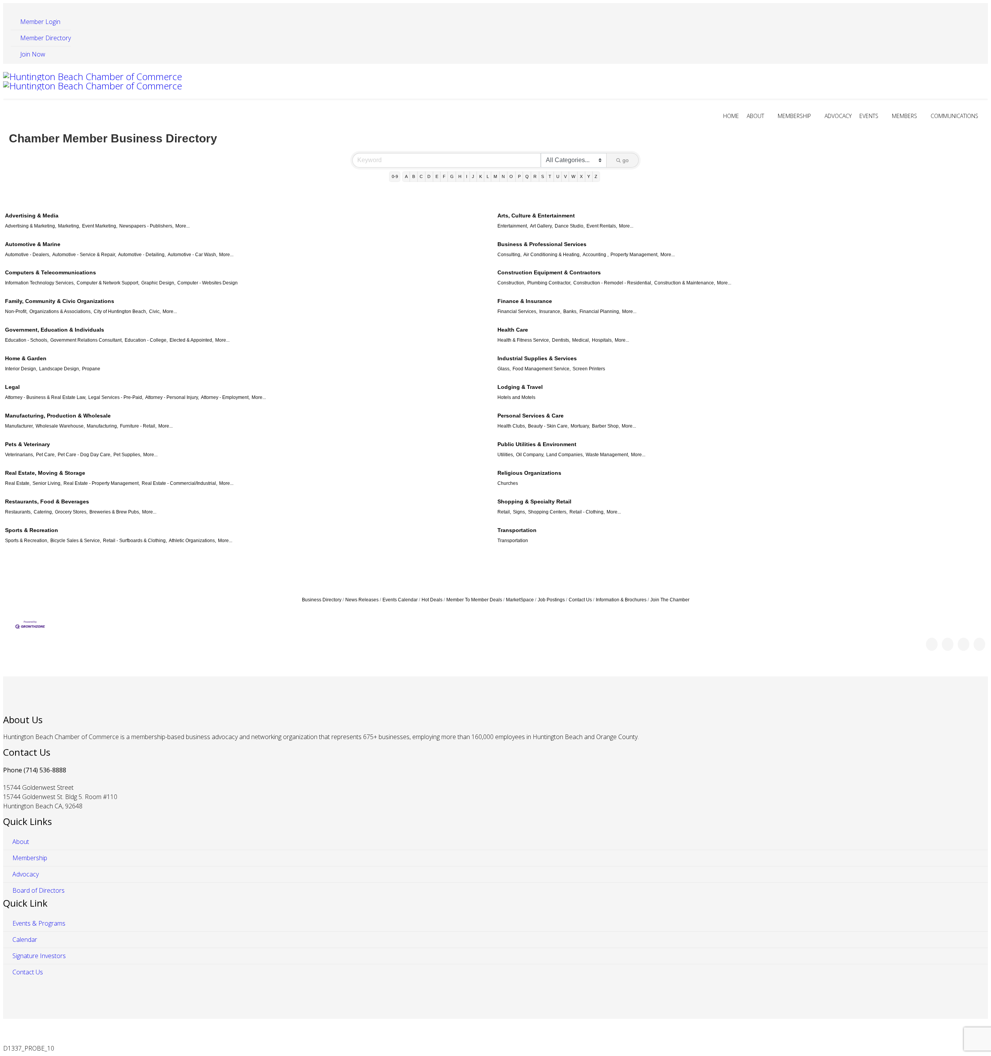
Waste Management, (607, 454)
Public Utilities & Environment (536, 444)
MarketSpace (520, 599)
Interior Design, (21, 368)
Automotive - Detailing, (142, 254)
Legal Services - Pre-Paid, (115, 397)
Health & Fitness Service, (523, 340)
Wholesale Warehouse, (60, 426)
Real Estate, (18, 483)
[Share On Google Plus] (963, 644)
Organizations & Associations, (60, 311)
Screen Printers (589, 368)
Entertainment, (512, 226)
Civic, (155, 311)
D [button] (428, 176)
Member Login (39, 21)
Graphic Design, (158, 283)
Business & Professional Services (541, 244)
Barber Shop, (606, 426)
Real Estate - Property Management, (101, 483)
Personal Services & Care (530, 415)
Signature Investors (38, 956)
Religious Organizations (529, 473)
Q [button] (527, 176)
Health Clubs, (511, 426)
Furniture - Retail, (138, 426)
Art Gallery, (541, 226)
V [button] (565, 176)
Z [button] (596, 176)
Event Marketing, (99, 226)
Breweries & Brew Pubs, (114, 512)
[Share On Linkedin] (979, 644)
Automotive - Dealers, (27, 254)
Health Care (512, 330)
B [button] (413, 176)
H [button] (459, 176)
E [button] (436, 176)
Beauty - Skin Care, (548, 426)
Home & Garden (25, 358)
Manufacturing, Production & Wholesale (58, 415)
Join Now (32, 54)
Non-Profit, (16, 311)
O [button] (511, 176)
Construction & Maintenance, (684, 283)
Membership (794, 116)
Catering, (43, 512)
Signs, (519, 512)
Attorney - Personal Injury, (172, 397)
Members (904, 116)
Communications (954, 116)
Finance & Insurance (524, 301)
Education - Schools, (26, 340)
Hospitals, (602, 340)
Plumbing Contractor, (549, 283)
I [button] (466, 176)
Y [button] (588, 176)
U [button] (557, 176)
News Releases (362, 599)
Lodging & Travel (520, 387)
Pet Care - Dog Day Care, (84, 454)
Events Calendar (400, 599)
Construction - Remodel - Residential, (612, 283)
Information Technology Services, (40, 283)
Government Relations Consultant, (86, 340)
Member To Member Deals (474, 599)
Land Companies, (565, 454)
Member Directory (45, 38)
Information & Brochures (621, 599)
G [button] (452, 176)
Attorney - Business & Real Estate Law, (45, 397)
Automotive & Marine (32, 244)
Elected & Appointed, (191, 340)
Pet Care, (46, 454)
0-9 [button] (395, 176)
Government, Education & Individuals (54, 330)
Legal (12, 387)
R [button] (535, 176)
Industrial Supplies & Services (537, 358)
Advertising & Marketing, (30, 226)
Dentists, (561, 340)
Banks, (570, 311)
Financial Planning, (600, 311)
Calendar (24, 939)
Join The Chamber (669, 599)
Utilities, (505, 454)
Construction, (511, 283)
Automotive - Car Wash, (192, 254)
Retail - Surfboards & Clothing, (135, 540)
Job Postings (551, 599)
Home (731, 116)
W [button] (573, 176)
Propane (91, 368)
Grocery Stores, (71, 512)
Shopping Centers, (548, 512)
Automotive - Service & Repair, (84, 254)
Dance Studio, (570, 226)
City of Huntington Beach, (120, 311)
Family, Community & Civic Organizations (59, 301)
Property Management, (634, 254)
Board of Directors (38, 890)
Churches (507, 483)
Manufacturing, (102, 426)
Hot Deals (432, 599)
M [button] (495, 176)
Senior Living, (47, 483)
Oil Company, (530, 454)
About (755, 116)
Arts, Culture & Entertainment (536, 215)
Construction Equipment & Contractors (549, 272)
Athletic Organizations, (192, 540)
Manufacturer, (19, 426)
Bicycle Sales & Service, (75, 540)
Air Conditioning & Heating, (552, 254)
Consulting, (509, 254)
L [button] (488, 176)
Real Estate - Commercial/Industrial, (179, 483)
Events (868, 116)
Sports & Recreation (31, 530)
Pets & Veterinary (27, 444)
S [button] (542, 176)
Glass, (504, 368)
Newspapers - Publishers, (146, 226)
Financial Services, (517, 311)
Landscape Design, (59, 368)
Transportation (517, 530)
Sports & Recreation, (26, 540)
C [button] (421, 176)
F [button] (444, 176)
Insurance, (550, 311)
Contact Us (580, 599)
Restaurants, (18, 512)
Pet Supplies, (127, 454)
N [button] (503, 176)
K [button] (480, 176)
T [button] (550, 176)
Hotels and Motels (516, 397)
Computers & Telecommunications (50, 272)
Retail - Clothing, (587, 512)
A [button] (406, 176)
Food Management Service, (542, 368)
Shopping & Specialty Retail (534, 501)
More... (182, 226)
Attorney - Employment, (225, 397)
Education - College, (146, 340)
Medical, (581, 340)
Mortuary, (580, 426)
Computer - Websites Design (207, 283)
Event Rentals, (601, 226)
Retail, (504, 512)
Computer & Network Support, (108, 283)
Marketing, (69, 226)
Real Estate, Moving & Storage (45, 473)
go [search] (625, 160)
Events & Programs (38, 923)
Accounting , (596, 254)
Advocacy (838, 116)
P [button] (519, 176)
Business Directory (321, 599)
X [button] (581, 176)
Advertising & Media (31, 215)
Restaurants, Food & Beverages (47, 501)
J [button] (473, 176)
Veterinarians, (19, 454)
